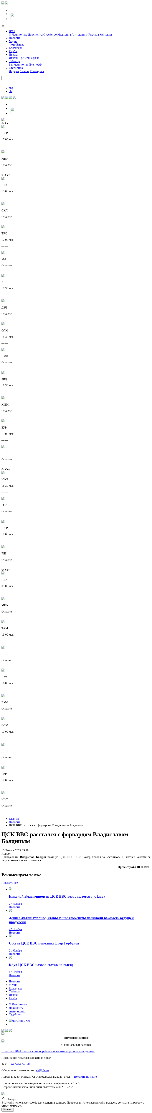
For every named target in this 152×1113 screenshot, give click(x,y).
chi (10, 91)
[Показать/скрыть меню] (2, 25)
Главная (14, 818)
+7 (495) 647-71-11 (18, 1064)
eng (11, 87)
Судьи (35, 57)
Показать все (10, 882)
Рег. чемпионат (18, 64)
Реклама (93, 34)
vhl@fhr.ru (42, 1070)
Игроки (14, 54)
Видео (20, 44)
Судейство (50, 34)
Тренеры (24, 57)
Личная (24, 71)
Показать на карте (85, 1076)
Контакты (106, 34)
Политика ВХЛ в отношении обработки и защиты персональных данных (48, 1051)
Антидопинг (80, 34)
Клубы (13, 51)
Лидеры (14, 71)
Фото (12, 44)
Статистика (16, 67)
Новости (14, 37)
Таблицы (14, 61)
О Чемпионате (18, 34)
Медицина (64, 34)
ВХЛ (12, 31)
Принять (7, 1109)
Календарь (15, 47)
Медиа (13, 41)
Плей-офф (35, 64)
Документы (35, 34)
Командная (37, 71)
